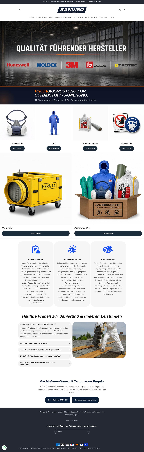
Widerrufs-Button (72, 420)
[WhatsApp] (4, 447)
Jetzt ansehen (17, 148)
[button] (20, 10)
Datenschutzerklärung (49, 448)
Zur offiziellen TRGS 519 (58, 400)
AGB (69, 448)
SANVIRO (26, 448)
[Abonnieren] (87, 431)
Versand (74, 448)
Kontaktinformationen (93, 448)
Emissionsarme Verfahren (85, 400)
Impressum (82, 448)
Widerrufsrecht (61, 448)
